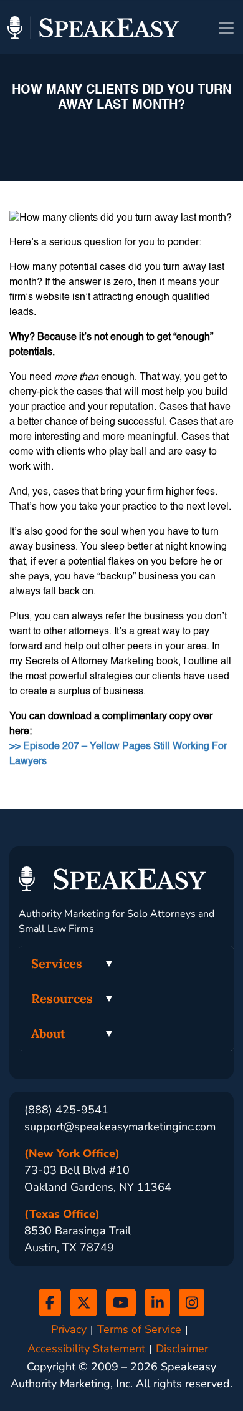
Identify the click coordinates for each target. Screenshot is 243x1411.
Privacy (69, 1329)
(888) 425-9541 (66, 1109)
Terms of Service (139, 1329)
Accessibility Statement (86, 1349)
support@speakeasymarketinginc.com (120, 1126)
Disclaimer (182, 1349)
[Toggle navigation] (226, 28)
